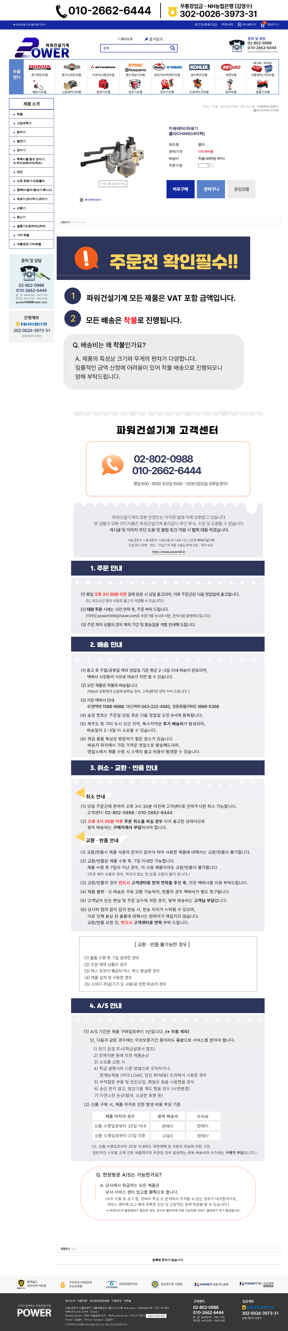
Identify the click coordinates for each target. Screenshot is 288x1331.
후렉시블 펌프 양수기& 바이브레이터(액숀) (29, 161)
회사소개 (70, 1300)
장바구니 (273, 24)
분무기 (21, 132)
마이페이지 (249, 24)
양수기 (21, 150)
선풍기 (21, 208)
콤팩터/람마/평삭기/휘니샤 (34, 190)
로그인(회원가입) (206, 24)
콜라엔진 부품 (229, 106)
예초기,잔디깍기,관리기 (32, 199)
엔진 (20, 172)
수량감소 (211, 166)
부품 (20, 114)
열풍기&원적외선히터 (31, 226)
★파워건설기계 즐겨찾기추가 (29, 24)
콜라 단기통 (248, 106)
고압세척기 (24, 123)
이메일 (127, 1300)
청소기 (21, 217)
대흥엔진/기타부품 (29, 244)
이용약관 (82, 1300)
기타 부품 (23, 235)
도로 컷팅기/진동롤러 (31, 181)
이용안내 (117, 1300)
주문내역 (227, 24)
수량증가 (211, 164)
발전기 (21, 141)
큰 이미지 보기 (92, 199)
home (206, 106)
